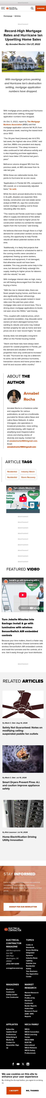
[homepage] (11, 8)
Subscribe (40, 8)
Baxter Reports (31, 1006)
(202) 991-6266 (12, 964)
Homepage (8, 16)
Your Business (31, 971)
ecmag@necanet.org (14, 968)
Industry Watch (28, 471)
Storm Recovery (28, 477)
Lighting (29, 961)
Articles (18, 16)
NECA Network (31, 1048)
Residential (12, 471)
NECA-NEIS (29, 1040)
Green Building (32, 950)
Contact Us (10, 1042)
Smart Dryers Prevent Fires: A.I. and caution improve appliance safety (21, 785)
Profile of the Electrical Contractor (30, 1000)
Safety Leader (11, 995)
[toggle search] (32, 8)
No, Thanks (32, 1090)
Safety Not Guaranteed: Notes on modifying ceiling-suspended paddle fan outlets (22, 731)
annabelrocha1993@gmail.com (23, 441)
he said (12, 189)
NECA (27, 1029)
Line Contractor (12, 997)
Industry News (32, 958)
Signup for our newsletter (23, 907)
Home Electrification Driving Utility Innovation (19, 838)
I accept (13, 1090)
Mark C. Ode (10, 723)
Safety (28, 969)
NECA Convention (32, 1032)
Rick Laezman (11, 832)
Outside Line (31, 963)
